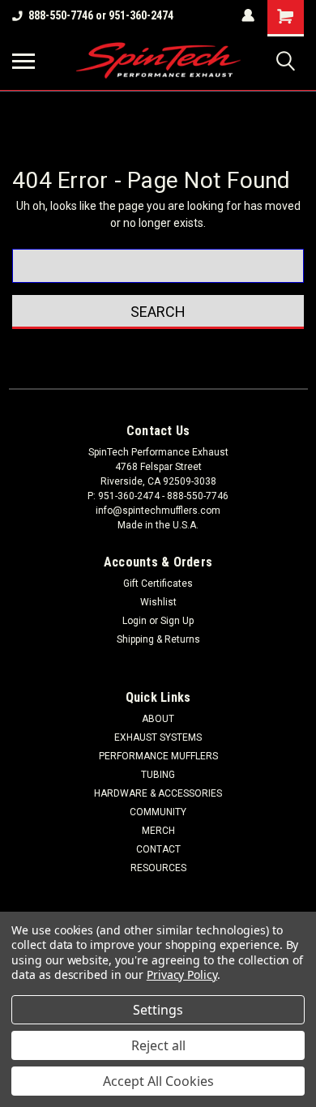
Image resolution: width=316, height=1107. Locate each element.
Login (134, 620)
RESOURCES (158, 868)
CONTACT (158, 849)
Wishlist (158, 602)
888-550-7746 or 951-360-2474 (100, 15)
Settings (158, 1010)
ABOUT (158, 718)
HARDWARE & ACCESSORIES (158, 793)
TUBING (158, 774)
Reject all (158, 1045)
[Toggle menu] (23, 60)
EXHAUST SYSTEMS (158, 737)
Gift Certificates (158, 583)
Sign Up (177, 620)
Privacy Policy (182, 974)
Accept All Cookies (158, 1081)
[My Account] (247, 15)
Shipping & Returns (158, 639)
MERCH (158, 830)
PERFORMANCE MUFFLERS (158, 756)
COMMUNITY (158, 812)
